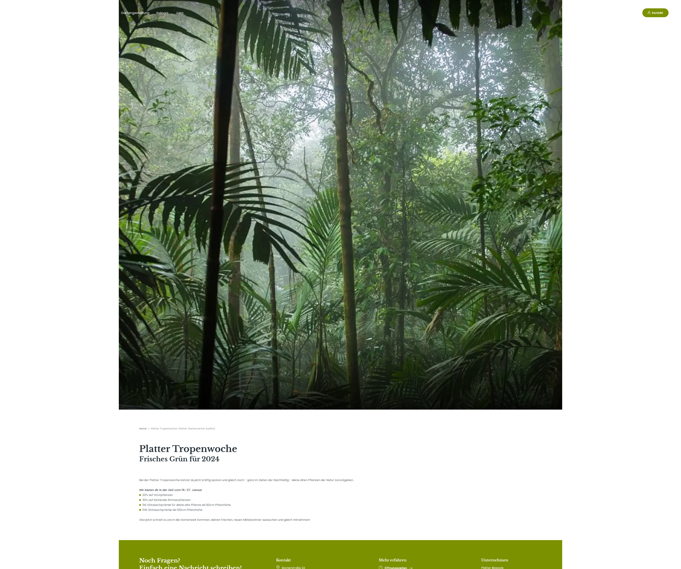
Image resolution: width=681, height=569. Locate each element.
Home (143, 428)
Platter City (105, 13)
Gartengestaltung (135, 13)
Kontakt (657, 13)
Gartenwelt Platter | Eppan (68, 13)
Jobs (180, 13)
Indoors (162, 13)
